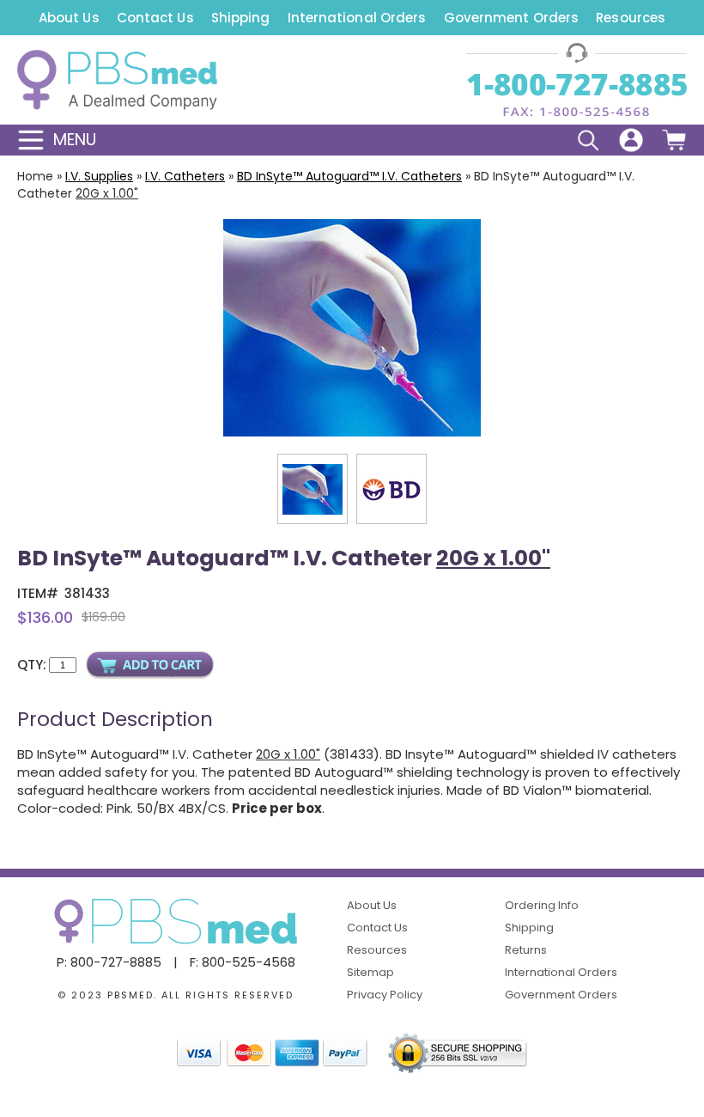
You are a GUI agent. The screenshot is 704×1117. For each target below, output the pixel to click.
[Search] (588, 140)
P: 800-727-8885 (109, 962)
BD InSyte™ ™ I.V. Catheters (349, 176)
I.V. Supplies (99, 176)
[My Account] (631, 140)
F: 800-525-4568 (242, 962)
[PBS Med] (117, 80)
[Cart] (674, 140)
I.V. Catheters (185, 176)
